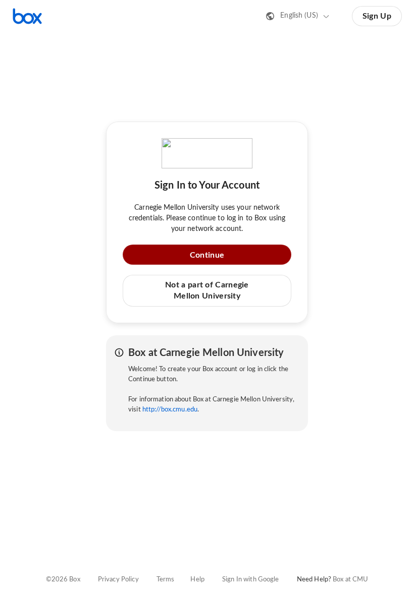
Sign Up (377, 16)
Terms (166, 579)
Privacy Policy (118, 579)
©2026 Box (63, 579)
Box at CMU (350, 579)
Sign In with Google (250, 579)
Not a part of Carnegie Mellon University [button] (207, 290)
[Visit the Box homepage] (27, 16)
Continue (207, 255)
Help (197, 579)
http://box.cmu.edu (169, 409)
